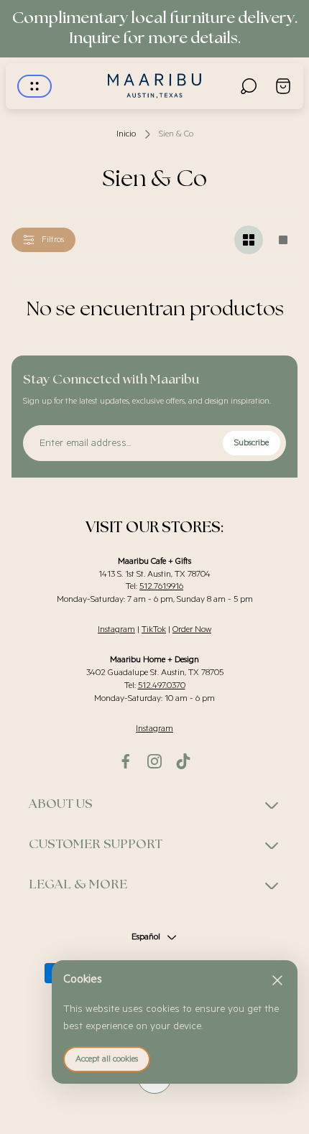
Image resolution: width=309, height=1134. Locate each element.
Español (146, 936)
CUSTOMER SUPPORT (95, 844)
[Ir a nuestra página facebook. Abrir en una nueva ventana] (125, 761)
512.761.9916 (161, 586)
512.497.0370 (161, 685)
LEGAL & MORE (78, 884)
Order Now (191, 629)
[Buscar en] (248, 86)
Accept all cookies (106, 1059)
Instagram (116, 629)
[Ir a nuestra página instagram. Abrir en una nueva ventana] (154, 761)
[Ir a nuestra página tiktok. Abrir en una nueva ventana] (183, 761)
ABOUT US (61, 804)
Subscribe (251, 442)
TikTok (154, 629)
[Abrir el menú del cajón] (34, 86)
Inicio (126, 134)
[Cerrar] (277, 980)
